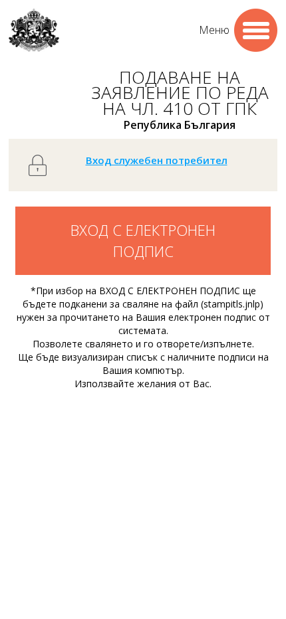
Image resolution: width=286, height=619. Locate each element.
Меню (214, 30)
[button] (255, 30)
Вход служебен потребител (156, 160)
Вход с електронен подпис (143, 240)
